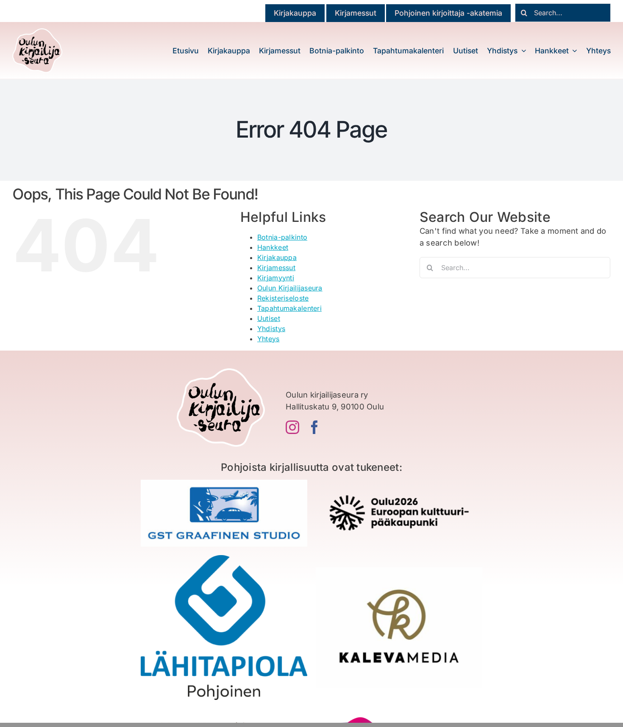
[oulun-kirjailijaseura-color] (37, 32)
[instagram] (292, 427)
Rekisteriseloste (283, 298)
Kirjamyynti (275, 278)
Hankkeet (272, 247)
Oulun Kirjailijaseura (290, 288)
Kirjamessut (276, 267)
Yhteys (268, 338)
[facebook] (314, 427)
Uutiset (268, 318)
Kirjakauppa (277, 257)
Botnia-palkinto (282, 237)
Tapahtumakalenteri (289, 308)
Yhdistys (271, 328)
